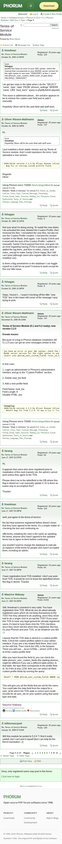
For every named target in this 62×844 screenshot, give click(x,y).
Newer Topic (8, 756)
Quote (55, 110)
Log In (35, 14)
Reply (44, 110)
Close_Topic (15, 193)
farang (8, 450)
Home (3, 18)
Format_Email (8, 196)
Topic (22, 20)
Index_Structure (22, 196)
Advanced (55, 28)
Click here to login (10, 776)
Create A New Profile (52, 14)
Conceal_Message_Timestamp (35, 193)
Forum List (8, 45)
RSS (39, 761)
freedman (10, 50)
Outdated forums (16, 18)
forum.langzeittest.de (42, 185)
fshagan (9, 214)
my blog (9, 711)
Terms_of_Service (21, 199)
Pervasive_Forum (48, 196)
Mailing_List (35, 196)
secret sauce (35, 711)
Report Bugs (52, 818)
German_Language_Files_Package (17, 202)
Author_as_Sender (47, 191)
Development (30, 822)
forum (25, 786)
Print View (27, 761)
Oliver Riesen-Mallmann (19, 119)
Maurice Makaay (14, 594)
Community (29, 818)
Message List (24, 45)
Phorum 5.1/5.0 (33, 18)
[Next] (60, 753)
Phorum (39, 786)
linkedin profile (21, 711)
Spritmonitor (7, 199)
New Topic (39, 45)
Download (49, 5)
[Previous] (32, 753)
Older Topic (24, 756)
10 (57, 753)
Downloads (9, 818)
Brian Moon (15, 39)
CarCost (5, 193)
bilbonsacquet (13, 723)
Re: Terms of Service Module (14, 54)
